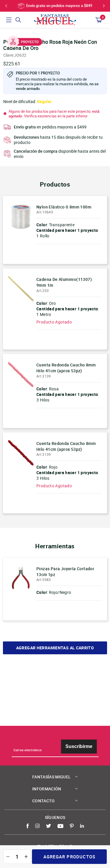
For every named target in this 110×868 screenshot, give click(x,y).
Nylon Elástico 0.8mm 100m (63, 207)
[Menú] (9, 20)
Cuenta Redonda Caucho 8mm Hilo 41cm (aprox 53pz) (66, 367)
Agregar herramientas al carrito (55, 647)
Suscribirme (78, 746)
